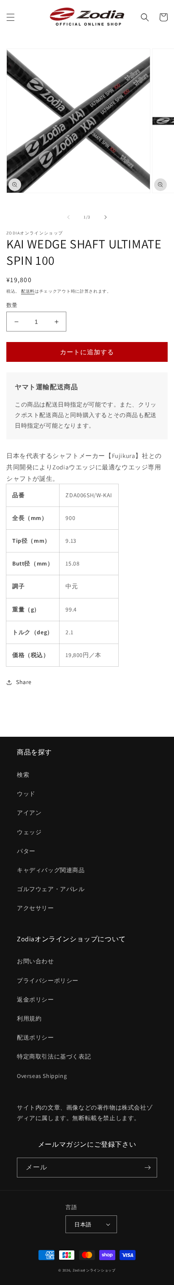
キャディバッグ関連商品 (51, 870)
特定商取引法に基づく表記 (54, 1056)
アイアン (29, 812)
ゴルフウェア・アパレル (51, 889)
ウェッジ (29, 832)
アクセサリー (35, 908)
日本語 (82, 1224)
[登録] (147, 1167)
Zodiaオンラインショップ (94, 1270)
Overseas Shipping (42, 1076)
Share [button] (24, 682)
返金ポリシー (35, 999)
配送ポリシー (35, 1037)
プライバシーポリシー (48, 980)
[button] (10, 17)
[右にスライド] (105, 217)
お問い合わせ (35, 961)
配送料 (28, 291)
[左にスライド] (68, 217)
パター (26, 851)
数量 (12, 305)
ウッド (26, 793)
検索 (23, 775)
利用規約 (29, 1018)
